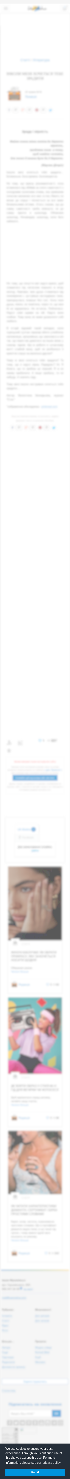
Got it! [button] (35, 1472)
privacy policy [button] (52, 1462)
